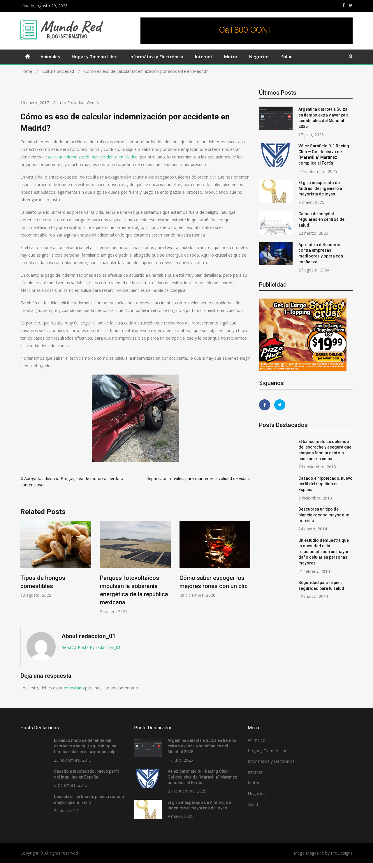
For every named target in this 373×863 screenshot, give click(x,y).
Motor (230, 56)
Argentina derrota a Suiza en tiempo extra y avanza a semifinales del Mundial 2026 (202, 746)
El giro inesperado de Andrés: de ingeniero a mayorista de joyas (320, 188)
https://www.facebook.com (343, 5)
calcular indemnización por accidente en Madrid (93, 157)
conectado (74, 688)
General (94, 102)
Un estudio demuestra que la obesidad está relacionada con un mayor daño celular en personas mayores (323, 551)
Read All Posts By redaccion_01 (91, 647)
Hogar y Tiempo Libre (95, 56)
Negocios (259, 56)
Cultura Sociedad (69, 102)
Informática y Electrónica (156, 56)
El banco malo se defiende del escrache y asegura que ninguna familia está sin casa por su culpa (86, 746)
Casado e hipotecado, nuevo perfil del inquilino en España (325, 484)
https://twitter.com (351, 5)
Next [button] (246, 570)
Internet (203, 56)
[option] (56, 559)
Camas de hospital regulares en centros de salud (321, 219)
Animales (50, 56)
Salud (287, 56)
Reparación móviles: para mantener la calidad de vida (196, 478)
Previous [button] (24, 570)
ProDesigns (342, 853)
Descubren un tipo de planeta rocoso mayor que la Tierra (323, 515)
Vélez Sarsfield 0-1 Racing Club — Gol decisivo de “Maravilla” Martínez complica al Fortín (202, 777)
